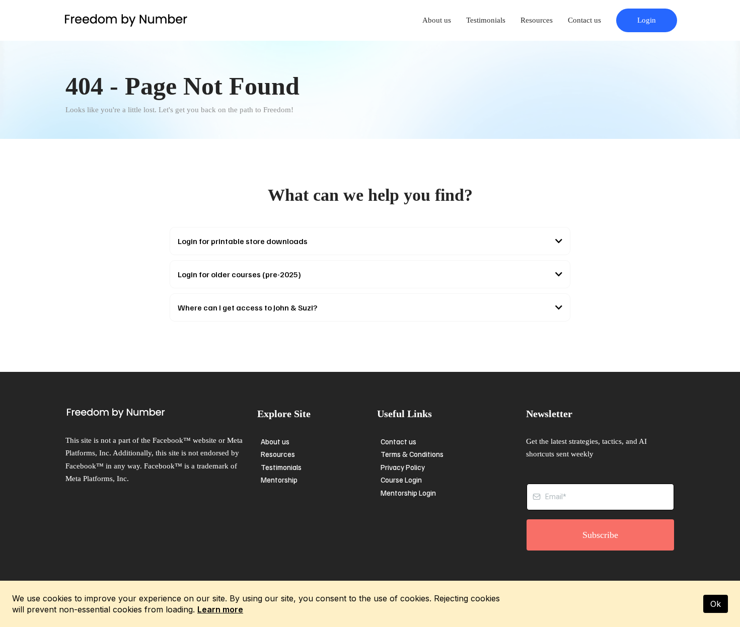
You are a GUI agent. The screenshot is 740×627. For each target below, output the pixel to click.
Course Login (401, 479)
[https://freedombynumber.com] (126, 20)
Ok (715, 604)
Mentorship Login (408, 492)
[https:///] (158, 413)
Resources (537, 20)
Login (646, 20)
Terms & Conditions (412, 453)
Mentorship (279, 479)
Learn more (220, 609)
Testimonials (485, 20)
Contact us (584, 20)
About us (436, 20)
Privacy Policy (403, 467)
